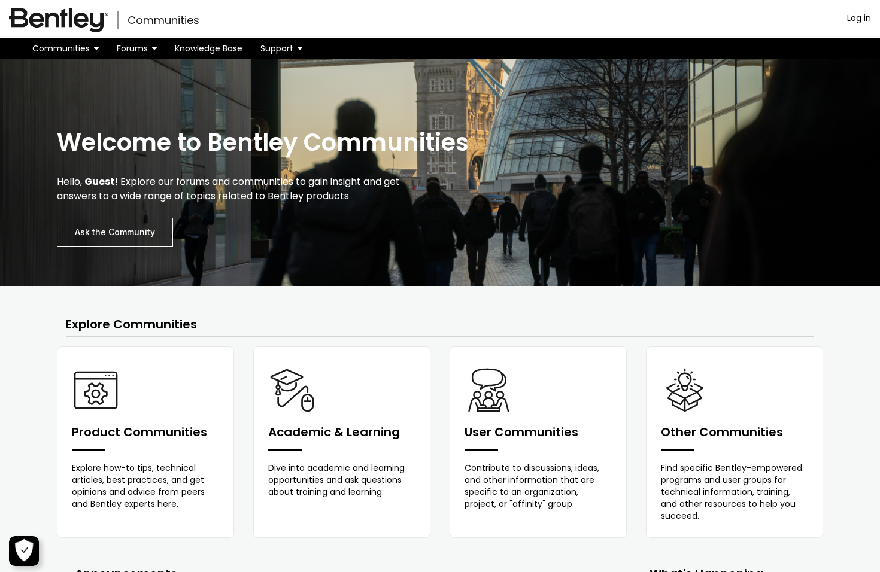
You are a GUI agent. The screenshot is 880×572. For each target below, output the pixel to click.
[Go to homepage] (58, 20)
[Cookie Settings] (24, 551)
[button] (65, 48)
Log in (859, 18)
